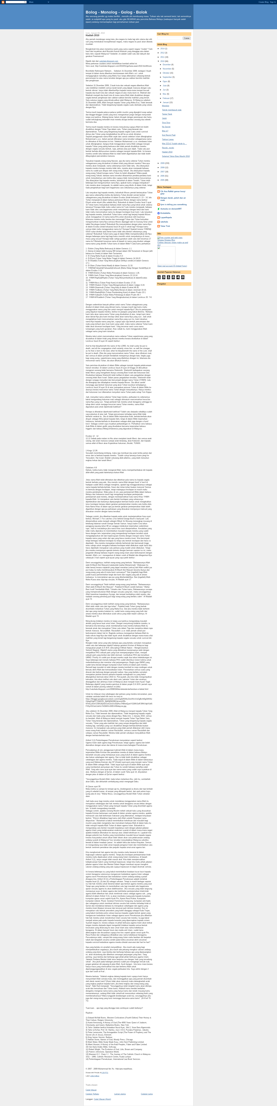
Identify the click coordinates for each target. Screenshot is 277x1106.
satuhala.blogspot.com (108, 61)
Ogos (165, 81)
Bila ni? (165, 131)
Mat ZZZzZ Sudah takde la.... (174, 144)
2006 (162, 176)
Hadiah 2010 (167, 152)
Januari (166, 102)
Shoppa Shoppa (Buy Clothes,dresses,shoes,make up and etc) (172, 242)
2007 (162, 172)
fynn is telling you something (173, 204)
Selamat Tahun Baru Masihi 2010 (176, 156)
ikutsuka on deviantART (171, 209)
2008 (162, 167)
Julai (165, 86)
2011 (162, 57)
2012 (162, 53)
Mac (165, 94)
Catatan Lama (147, 1094)
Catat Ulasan (91, 1090)
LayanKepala (166, 217)
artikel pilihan (94, 1076)
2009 (162, 163)
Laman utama (120, 1094)
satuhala (164, 222)
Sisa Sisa (166, 123)
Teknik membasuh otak (171, 110)
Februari (166, 98)
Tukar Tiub (165, 226)
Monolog (165, 106)
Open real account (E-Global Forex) (172, 266)
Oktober (166, 73)
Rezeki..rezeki (168, 148)
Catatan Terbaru (92, 1094)
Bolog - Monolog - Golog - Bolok (116, 12)
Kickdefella (165, 213)
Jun (164, 90)
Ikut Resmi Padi (168, 135)
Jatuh (164, 118)
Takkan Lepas (168, 139)
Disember (167, 64)
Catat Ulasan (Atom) (102, 1099)
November (167, 69)
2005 (162, 180)
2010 (162, 61)
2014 (162, 49)
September (167, 77)
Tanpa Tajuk (167, 114)
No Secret (166, 127)
